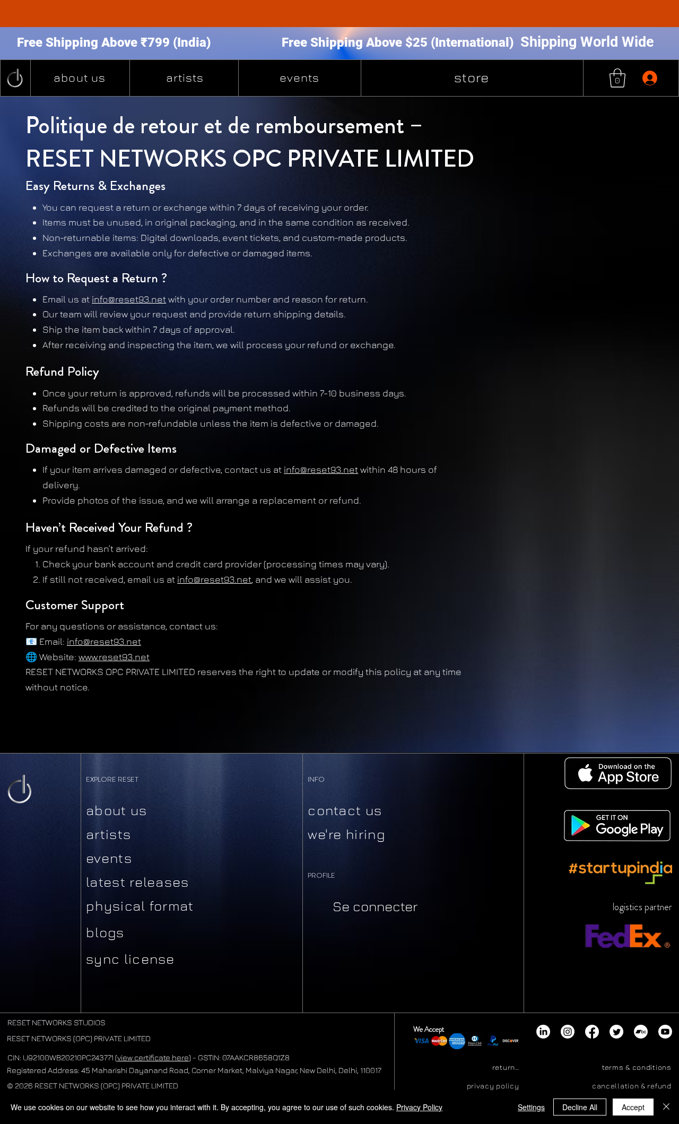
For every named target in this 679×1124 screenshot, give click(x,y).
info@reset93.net (321, 469)
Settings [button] (531, 1107)
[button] (617, 78)
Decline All (579, 1107)
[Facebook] (592, 1032)
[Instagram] (567, 1032)
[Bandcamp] (641, 1032)
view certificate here (153, 1057)
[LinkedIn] (543, 1032)
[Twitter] (616, 1032)
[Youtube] (665, 1032)
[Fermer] (666, 1107)
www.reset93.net (114, 656)
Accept (633, 1107)
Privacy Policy (419, 1107)
